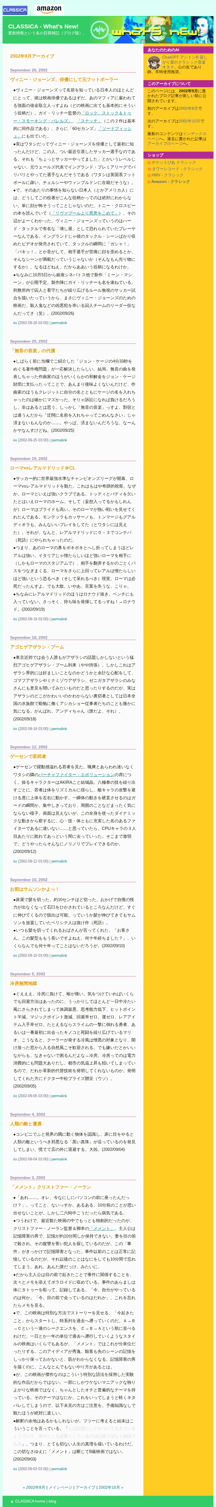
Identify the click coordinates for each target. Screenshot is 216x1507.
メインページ (60, 1487)
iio (15, 323)
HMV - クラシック (167, 175)
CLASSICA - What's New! (43, 26)
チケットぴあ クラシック (173, 162)
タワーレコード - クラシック (177, 169)
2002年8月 (188, 108)
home (40, 1501)
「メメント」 (101, 1228)
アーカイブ (85, 1487)
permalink (59, 323)
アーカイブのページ (165, 144)
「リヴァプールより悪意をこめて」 (85, 213)
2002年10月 (189, 121)
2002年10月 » (111, 1487)
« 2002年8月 (34, 1487)
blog (52, 1501)
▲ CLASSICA (22, 1501)
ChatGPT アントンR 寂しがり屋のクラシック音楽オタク (185, 62)
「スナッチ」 (89, 120)
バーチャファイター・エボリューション (76, 774)
